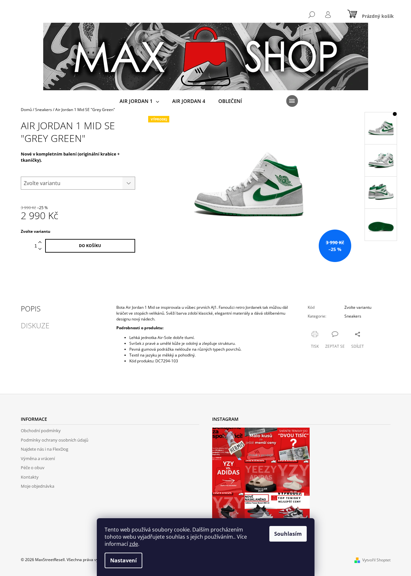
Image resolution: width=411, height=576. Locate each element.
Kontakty (30, 477)
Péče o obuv (33, 467)
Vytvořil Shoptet (376, 560)
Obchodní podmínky (41, 430)
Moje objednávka (37, 486)
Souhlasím (288, 533)
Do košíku (90, 245)
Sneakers (352, 316)
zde (133, 543)
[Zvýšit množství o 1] (40, 242)
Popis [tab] (31, 308)
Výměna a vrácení (38, 458)
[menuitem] (139, 101)
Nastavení (123, 560)
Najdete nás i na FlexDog (44, 449)
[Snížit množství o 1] (40, 249)
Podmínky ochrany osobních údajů (54, 440)
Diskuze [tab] (35, 325)
